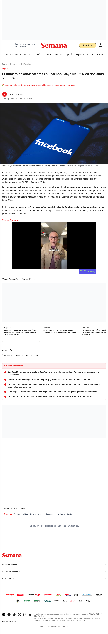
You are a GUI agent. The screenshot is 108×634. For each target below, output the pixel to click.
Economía (16, 64)
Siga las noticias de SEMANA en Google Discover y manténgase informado (40, 85)
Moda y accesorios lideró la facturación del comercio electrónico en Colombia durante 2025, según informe (20, 333)
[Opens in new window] (9, 614)
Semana (5, 64)
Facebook (8, 355)
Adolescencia (38, 355)
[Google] (3, 614)
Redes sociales (22, 355)
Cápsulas (27, 64)
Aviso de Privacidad (12, 622)
